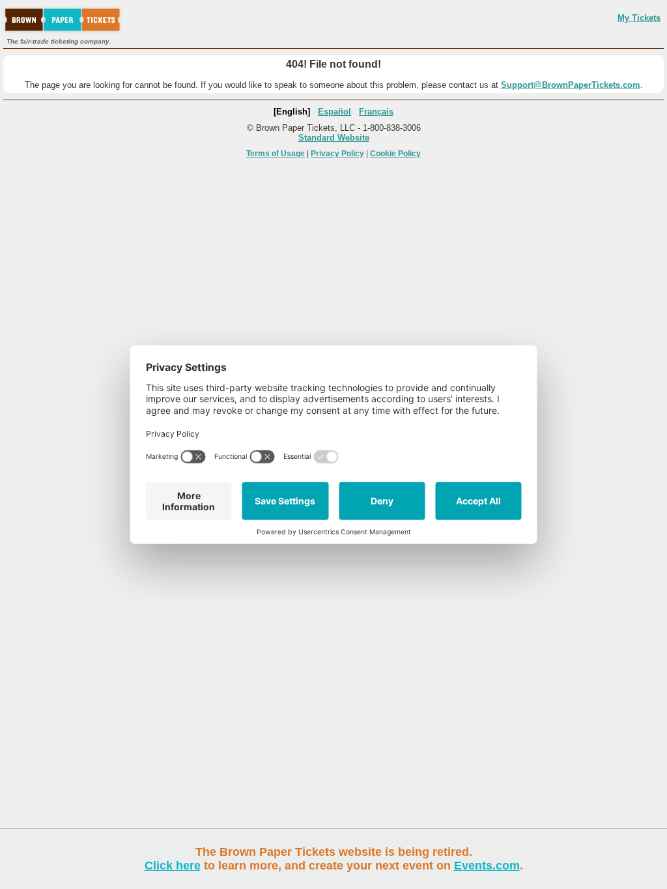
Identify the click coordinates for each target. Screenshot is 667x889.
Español (334, 111)
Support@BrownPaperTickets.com (570, 85)
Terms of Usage (275, 153)
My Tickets (638, 18)
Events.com (487, 865)
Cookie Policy (395, 153)
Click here (173, 865)
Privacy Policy (337, 153)
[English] (292, 111)
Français (376, 111)
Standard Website (333, 138)
